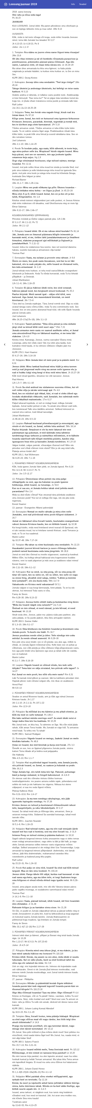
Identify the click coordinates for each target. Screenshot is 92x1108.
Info (73, 4)
